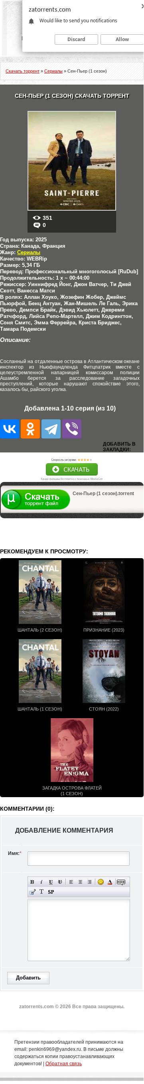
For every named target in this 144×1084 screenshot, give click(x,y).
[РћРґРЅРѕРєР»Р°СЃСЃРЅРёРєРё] (30, 428)
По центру (80, 882)
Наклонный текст (41, 882)
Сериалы (28, 252)
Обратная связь (63, 1063)
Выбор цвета (109, 882)
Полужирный (32, 882)
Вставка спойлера (50, 892)
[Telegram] (51, 428)
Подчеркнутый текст (50, 882)
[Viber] (71, 428)
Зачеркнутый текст (60, 882)
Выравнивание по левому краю (71, 882)
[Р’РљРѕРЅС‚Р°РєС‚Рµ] (9, 428)
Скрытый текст (121, 882)
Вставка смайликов (100, 882)
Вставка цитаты (32, 892)
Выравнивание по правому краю (89, 882)
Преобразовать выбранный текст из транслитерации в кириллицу (41, 892)
